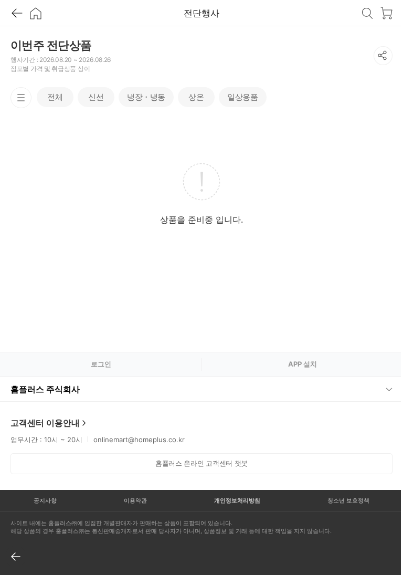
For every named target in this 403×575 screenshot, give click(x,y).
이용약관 (132, 500)
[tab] (55, 97)
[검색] (367, 13)
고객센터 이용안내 (45, 422)
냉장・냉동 (146, 97)
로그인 (101, 364)
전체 (54, 97)
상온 (196, 97)
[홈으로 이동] (36, 13)
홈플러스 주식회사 (45, 389)
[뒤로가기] (17, 13)
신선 (95, 97)
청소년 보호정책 (342, 500)
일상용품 (242, 97)
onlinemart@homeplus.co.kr (139, 439)
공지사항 (44, 500)
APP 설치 (302, 364)
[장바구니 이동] (386, 13)
